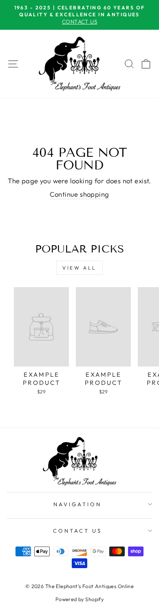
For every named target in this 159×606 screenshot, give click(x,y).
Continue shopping (79, 194)
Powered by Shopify (79, 599)
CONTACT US (77, 530)
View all (79, 268)
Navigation (77, 504)
